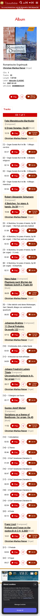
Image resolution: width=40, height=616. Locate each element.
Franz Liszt (10, 524)
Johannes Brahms (14, 323)
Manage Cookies (20, 604)
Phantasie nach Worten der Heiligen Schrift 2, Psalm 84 (18, 283)
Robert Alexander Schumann (19, 197)
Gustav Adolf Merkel (15, 408)
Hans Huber (11, 278)
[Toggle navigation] (36, 2)
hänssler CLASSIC (16, 81)
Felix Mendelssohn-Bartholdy (19, 121)
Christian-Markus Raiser (14, 68)
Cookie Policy (27, 598)
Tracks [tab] (7, 109)
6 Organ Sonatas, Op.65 (16, 128)
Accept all (20, 610)
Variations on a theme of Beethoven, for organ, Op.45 (19, 416)
